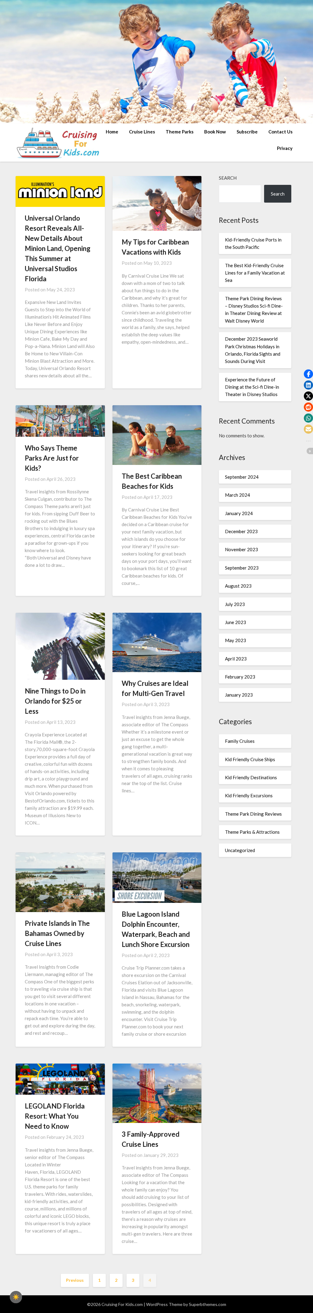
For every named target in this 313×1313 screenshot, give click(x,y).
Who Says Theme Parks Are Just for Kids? (52, 458)
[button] (308, 374)
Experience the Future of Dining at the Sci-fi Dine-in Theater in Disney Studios (252, 387)
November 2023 (241, 549)
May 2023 (235, 640)
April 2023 (236, 658)
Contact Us (280, 131)
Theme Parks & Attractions (252, 832)
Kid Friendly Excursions (249, 795)
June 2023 (235, 622)
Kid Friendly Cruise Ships (250, 759)
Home (112, 131)
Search (228, 178)
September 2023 (242, 567)
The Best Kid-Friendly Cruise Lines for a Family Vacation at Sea (255, 273)
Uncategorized (240, 850)
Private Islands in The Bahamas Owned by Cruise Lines (57, 933)
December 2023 (241, 531)
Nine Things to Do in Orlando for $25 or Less (55, 701)
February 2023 (240, 676)
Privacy (285, 148)
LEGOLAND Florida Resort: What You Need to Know (55, 1116)
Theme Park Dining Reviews (253, 814)
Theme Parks (179, 131)
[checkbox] (16, 1297)
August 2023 (238, 586)
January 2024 (239, 513)
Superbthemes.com (207, 1304)
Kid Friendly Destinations (251, 777)
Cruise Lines (142, 131)
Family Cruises (240, 741)
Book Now (215, 131)
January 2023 (239, 695)
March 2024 (237, 495)
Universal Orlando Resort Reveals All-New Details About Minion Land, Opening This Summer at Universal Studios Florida (57, 248)
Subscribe (247, 131)
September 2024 (242, 477)
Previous (75, 1280)
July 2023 (235, 604)
